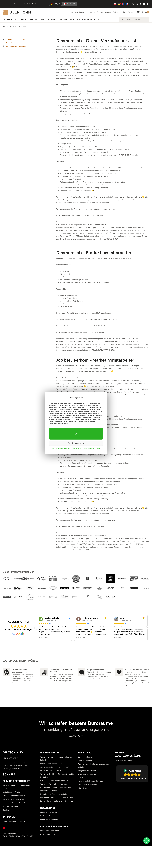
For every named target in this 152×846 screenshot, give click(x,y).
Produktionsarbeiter (14, 43)
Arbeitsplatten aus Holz (87, 774)
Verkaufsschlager (57, 20)
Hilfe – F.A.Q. (83, 788)
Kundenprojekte (90, 20)
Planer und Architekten (49, 819)
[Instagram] (137, 4)
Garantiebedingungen (86, 757)
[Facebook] (133, 4)
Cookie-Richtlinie (57, 448)
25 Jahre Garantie (19, 669)
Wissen (116, 12)
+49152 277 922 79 (30, 4)
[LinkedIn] (147, 4)
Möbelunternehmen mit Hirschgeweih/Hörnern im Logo (90, 779)
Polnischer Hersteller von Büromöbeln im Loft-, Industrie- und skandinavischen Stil (57, 799)
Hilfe (123, 12)
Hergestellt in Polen (95, 669)
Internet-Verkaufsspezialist (17, 39)
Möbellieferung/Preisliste (13, 792)
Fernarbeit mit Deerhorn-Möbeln (53, 794)
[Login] (142, 12)
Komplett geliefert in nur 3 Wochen (61, 670)
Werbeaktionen (77, 12)
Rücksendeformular (48, 816)
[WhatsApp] (146, 840)
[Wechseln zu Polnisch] (115, 3)
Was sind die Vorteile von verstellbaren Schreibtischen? (56, 758)
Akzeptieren (76, 434)
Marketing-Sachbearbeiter (16, 46)
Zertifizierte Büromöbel (87, 785)
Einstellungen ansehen (76, 443)
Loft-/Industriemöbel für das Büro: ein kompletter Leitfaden (55, 789)
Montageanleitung (85, 760)
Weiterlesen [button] (43, 637)
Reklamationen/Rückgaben (13, 799)
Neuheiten (75, 20)
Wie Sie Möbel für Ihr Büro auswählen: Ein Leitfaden (57, 775)
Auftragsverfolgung (10, 806)
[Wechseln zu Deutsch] (119, 3)
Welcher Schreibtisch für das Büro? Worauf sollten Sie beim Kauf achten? (55, 782)
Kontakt (130, 12)
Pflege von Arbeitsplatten (88, 771)
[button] (147, 627)
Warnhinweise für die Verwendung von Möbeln (93, 765)
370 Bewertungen (24, 629)
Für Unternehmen (104, 12)
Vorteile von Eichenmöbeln (51, 764)
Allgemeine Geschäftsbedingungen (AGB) (17, 787)
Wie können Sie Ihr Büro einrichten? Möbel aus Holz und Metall (54, 768)
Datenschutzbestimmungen (72, 448)
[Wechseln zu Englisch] (123, 3)
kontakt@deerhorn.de (11, 4)
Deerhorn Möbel (8, 26)
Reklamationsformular (49, 812)
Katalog (6, 810)
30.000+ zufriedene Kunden (137, 669)
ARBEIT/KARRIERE (47, 834)
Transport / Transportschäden (15, 803)
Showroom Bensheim (123, 760)
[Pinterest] (144, 4)
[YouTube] (140, 4)
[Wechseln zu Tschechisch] (127, 3)
